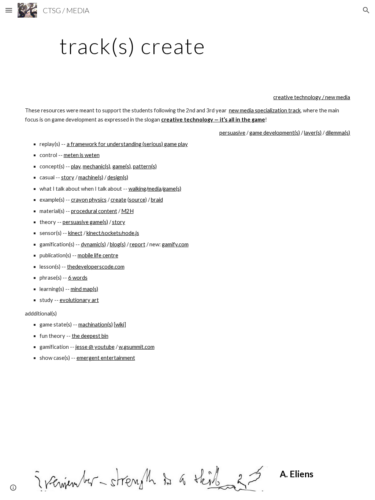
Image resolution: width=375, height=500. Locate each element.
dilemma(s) (338, 133)
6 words (78, 278)
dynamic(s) (93, 244)
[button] (9, 10)
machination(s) (95, 324)
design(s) (117, 177)
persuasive (232, 133)
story (67, 177)
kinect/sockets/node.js (112, 233)
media (154, 189)
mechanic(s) (96, 166)
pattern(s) (145, 166)
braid (157, 200)
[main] (132, 46)
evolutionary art (79, 300)
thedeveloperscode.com (96, 267)
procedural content (94, 211)
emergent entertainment (106, 358)
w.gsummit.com (137, 347)
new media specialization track (265, 110)
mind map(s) (84, 289)
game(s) (121, 166)
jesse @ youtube (95, 347)
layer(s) (313, 133)
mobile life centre (98, 255)
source (137, 200)
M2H (127, 211)
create (118, 200)
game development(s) (274, 133)
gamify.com (175, 244)
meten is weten (82, 155)
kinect (75, 233)
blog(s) (118, 244)
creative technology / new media (311, 97)
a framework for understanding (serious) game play (127, 144)
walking (137, 189)
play (76, 166)
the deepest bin (90, 336)
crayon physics (89, 200)
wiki (119, 324)
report (137, 244)
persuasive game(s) (85, 222)
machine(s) (90, 177)
